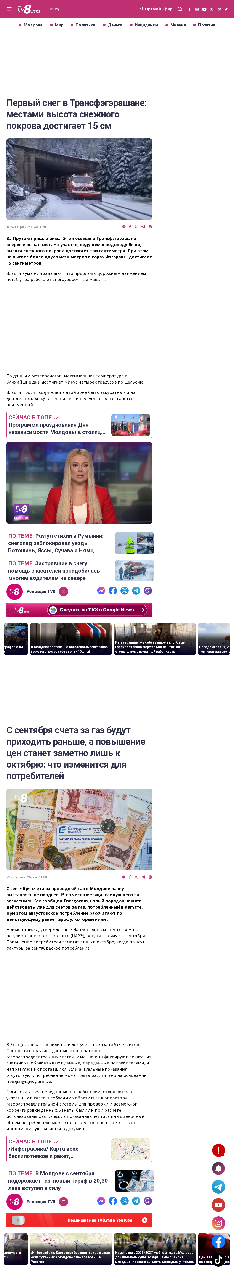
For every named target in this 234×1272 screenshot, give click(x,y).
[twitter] (136, 227)
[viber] (150, 227)
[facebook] (130, 227)
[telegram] (143, 227)
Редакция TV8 (41, 591)
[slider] (79, 520)
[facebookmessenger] (124, 227)
